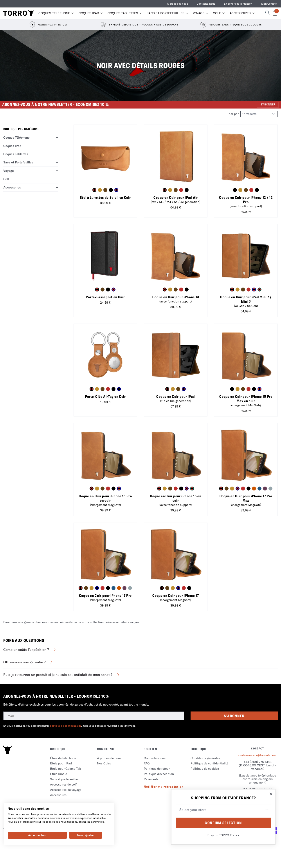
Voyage (198, 13)
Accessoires (240, 13)
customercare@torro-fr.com (257, 755)
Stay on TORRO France (223, 835)
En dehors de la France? (238, 3)
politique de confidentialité (65, 725)
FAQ (147, 763)
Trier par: (233, 114)
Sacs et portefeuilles (64, 779)
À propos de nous (177, 3)
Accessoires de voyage (65, 790)
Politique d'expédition (159, 774)
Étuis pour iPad (61, 763)
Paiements (151, 779)
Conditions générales (205, 758)
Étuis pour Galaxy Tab (65, 769)
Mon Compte (269, 3)
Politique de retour (157, 769)
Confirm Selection (223, 823)
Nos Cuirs (104, 763)
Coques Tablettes (123, 13)
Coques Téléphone (54, 13)
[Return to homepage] (18, 13)
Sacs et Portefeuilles (165, 13)
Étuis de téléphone (63, 758)
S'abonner (234, 716)
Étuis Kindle (58, 774)
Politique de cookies (205, 769)
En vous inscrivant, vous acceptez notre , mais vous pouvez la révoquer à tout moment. (69, 725)
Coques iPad (89, 13)
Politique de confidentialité (209, 763)
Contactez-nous (206, 3)
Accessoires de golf (63, 784)
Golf (217, 13)
